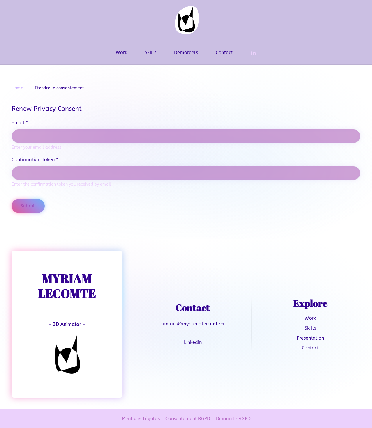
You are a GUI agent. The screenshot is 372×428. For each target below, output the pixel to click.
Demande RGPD (233, 418)
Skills (310, 328)
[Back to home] (186, 20)
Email (20, 122)
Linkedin (193, 342)
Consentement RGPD (187, 418)
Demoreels (186, 52)
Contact (224, 52)
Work (310, 318)
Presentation (310, 338)
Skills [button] (150, 52)
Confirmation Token (35, 159)
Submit (28, 206)
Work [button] (121, 52)
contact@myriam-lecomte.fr (192, 323)
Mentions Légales (141, 418)
